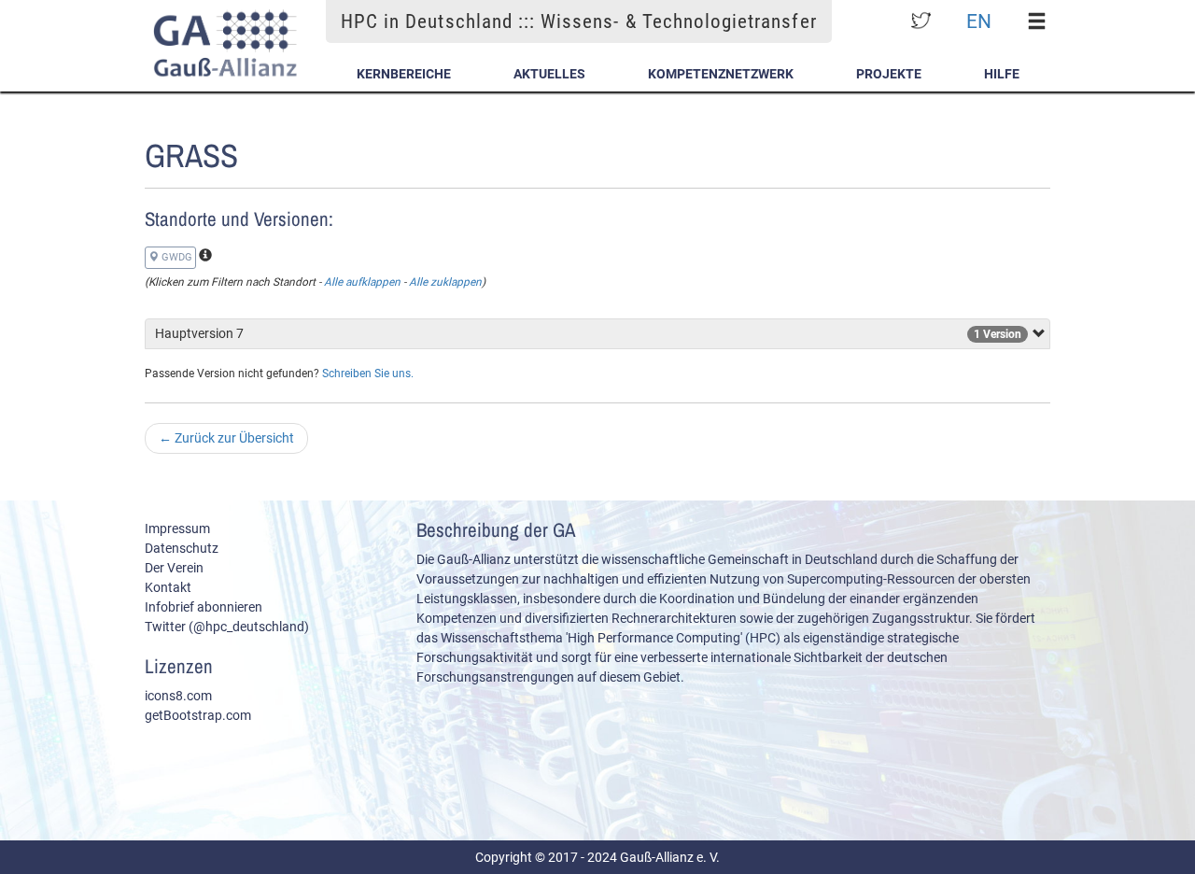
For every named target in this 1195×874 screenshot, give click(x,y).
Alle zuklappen (445, 282)
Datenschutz (181, 548)
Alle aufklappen (362, 282)
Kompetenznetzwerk (721, 73)
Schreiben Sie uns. (368, 373)
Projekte (888, 73)
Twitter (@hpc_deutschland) (227, 626)
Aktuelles (549, 73)
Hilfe (1001, 73)
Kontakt (168, 587)
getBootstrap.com (198, 715)
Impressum (177, 528)
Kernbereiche (404, 73)
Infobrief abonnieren (203, 606)
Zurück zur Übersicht (226, 437)
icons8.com (178, 695)
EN (978, 21)
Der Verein (174, 567)
